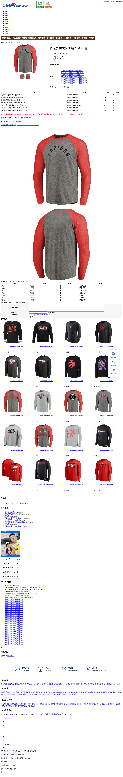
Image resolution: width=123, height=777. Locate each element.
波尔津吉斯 (113, 692)
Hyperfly (68, 714)
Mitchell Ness (8, 714)
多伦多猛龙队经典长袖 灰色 (16, 450)
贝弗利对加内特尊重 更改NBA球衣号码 (18, 592)
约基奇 (20, 694)
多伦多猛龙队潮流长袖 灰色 (46, 450)
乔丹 (27, 694)
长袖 (6, 23)
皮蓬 (74, 694)
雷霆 (41, 684)
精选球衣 (73, 704)
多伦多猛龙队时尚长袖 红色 (106, 484)
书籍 (15, 706)
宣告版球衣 (32, 704)
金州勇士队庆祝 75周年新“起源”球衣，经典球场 (21, 594)
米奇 (51, 714)
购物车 (120, 1)
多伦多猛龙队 (62, 53)
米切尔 (81, 692)
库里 (17, 692)
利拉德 (58, 692)
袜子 (6, 27)
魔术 (98, 684)
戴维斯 (33, 692)
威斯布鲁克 (65, 692)
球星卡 (7, 29)
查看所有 (11, 656)
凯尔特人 (30, 684)
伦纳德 (71, 692)
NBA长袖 (16, 42)
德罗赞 (3, 694)
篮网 (16, 684)
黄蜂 (77, 684)
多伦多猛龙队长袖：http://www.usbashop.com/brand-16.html (20, 125)
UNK (32, 714)
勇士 (5, 684)
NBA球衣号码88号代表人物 (14, 620)
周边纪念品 (31, 706)
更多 (2, 647)
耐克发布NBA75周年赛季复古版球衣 (17, 596)
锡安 (45, 692)
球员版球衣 (16, 704)
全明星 (117, 684)
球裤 (6, 15)
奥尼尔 (65, 694)
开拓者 (45, 684)
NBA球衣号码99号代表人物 (14, 600)
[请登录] (106, 1)
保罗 (54, 692)
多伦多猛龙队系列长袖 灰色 (46, 415)
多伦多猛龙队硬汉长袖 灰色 (76, 415)
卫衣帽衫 (112, 704)
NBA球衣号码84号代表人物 (14, 626)
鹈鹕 (50, 684)
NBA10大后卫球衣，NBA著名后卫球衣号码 (19, 598)
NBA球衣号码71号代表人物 (14, 640)
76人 (34, 684)
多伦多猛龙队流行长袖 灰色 (106, 415)
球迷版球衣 (8, 704)
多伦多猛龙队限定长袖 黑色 (46, 346)
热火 (65, 684)
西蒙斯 (103, 692)
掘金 (53, 684)
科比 (31, 694)
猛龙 (68, 684)
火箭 (87, 684)
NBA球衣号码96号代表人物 (14, 604)
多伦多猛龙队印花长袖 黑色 (16, 346)
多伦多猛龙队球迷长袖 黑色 (76, 381)
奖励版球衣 (59, 704)
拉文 (107, 692)
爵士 (80, 684)
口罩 (25, 706)
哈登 (42, 692)
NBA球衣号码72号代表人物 (14, 638)
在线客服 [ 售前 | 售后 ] (8, 765)
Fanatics (22, 714)
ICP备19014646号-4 (9, 754)
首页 (6, 11)
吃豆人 (62, 714)
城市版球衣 (24, 704)
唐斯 (24, 694)
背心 (6, 21)
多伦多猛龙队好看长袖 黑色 (76, 346)
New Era (42, 714)
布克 (85, 692)
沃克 (7, 694)
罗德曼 (70, 694)
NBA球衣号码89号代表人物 (14, 618)
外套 (6, 25)
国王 (91, 684)
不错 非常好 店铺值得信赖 (13, 518)
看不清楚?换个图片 (43, 315)
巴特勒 (50, 692)
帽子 (7, 706)
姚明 (43, 694)
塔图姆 (38, 692)
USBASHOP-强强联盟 (12, 585)
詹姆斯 (3, 692)
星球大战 (57, 714)
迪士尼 (47, 714)
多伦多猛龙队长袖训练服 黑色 (46, 484)
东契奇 (8, 692)
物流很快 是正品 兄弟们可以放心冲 (16, 522)
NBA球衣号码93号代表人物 (14, 610)
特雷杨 (76, 692)
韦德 (39, 694)
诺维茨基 (60, 694)
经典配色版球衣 (50, 704)
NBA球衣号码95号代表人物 (14, 606)
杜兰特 (13, 692)
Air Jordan (16, 714)
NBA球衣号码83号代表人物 (14, 628)
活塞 (108, 684)
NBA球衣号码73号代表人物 (14, 636)
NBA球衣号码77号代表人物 (14, 632)
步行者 (112, 684)
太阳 (94, 684)
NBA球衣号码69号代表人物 (14, 644)
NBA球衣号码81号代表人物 (14, 630)
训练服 (118, 704)
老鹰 (101, 684)
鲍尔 (89, 692)
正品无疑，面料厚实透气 (13, 514)
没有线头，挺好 (10, 512)
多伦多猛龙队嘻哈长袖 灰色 (16, 415)
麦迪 (55, 694)
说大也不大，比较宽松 (12, 520)
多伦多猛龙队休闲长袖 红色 (76, 484)
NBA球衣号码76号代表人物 (14, 634)
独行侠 (20, 684)
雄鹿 (24, 684)
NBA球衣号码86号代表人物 (14, 622)
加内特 (47, 694)
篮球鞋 (90, 704)
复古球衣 (67, 704)
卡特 (51, 694)
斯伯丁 (36, 714)
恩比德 (11, 694)
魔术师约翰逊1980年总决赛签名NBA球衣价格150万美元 (24, 589)
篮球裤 (85, 704)
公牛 (38, 684)
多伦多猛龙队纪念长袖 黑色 (46, 381)
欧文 (28, 692)
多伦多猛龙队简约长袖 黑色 (106, 381)
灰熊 (84, 684)
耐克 (2, 714)
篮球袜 (3, 706)
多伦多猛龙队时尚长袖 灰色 (76, 450)
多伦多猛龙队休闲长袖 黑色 (16, 381)
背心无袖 (96, 704)
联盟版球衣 (40, 704)
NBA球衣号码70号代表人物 (14, 642)
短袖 (6, 19)
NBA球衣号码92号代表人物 (14, 612)
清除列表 (4, 656)
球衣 (6, 13)
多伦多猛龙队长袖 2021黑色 (106, 450)
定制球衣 (80, 704)
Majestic (27, 714)
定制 (6, 33)
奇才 (104, 684)
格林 (119, 692)
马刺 (12, 684)
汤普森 (98, 692)
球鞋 (6, 17)
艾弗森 (35, 694)
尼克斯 (73, 684)
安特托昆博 (23, 692)
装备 (6, 31)
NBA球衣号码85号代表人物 (14, 624)
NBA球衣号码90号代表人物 (14, 614)
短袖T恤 (103, 704)
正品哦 (7, 516)
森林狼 (57, 684)
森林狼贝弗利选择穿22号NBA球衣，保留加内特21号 (22, 587)
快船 (9, 684)
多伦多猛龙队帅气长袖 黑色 (106, 346)
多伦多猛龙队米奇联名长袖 (16, 484)
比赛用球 (21, 706)
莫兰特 (93, 692)
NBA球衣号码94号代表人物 (14, 608)
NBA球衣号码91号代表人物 (14, 616)
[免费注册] (114, 1)
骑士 (61, 684)
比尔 (15, 694)
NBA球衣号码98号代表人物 (14, 602)
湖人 (2, 684)
